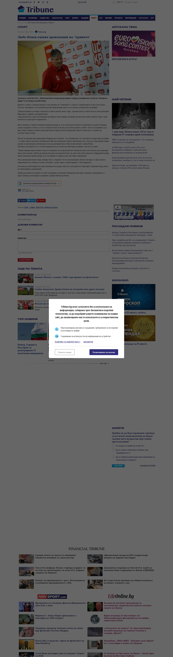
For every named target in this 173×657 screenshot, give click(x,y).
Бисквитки (88, 342)
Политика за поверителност (67, 342)
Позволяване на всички (104, 352)
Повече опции (64, 352)
